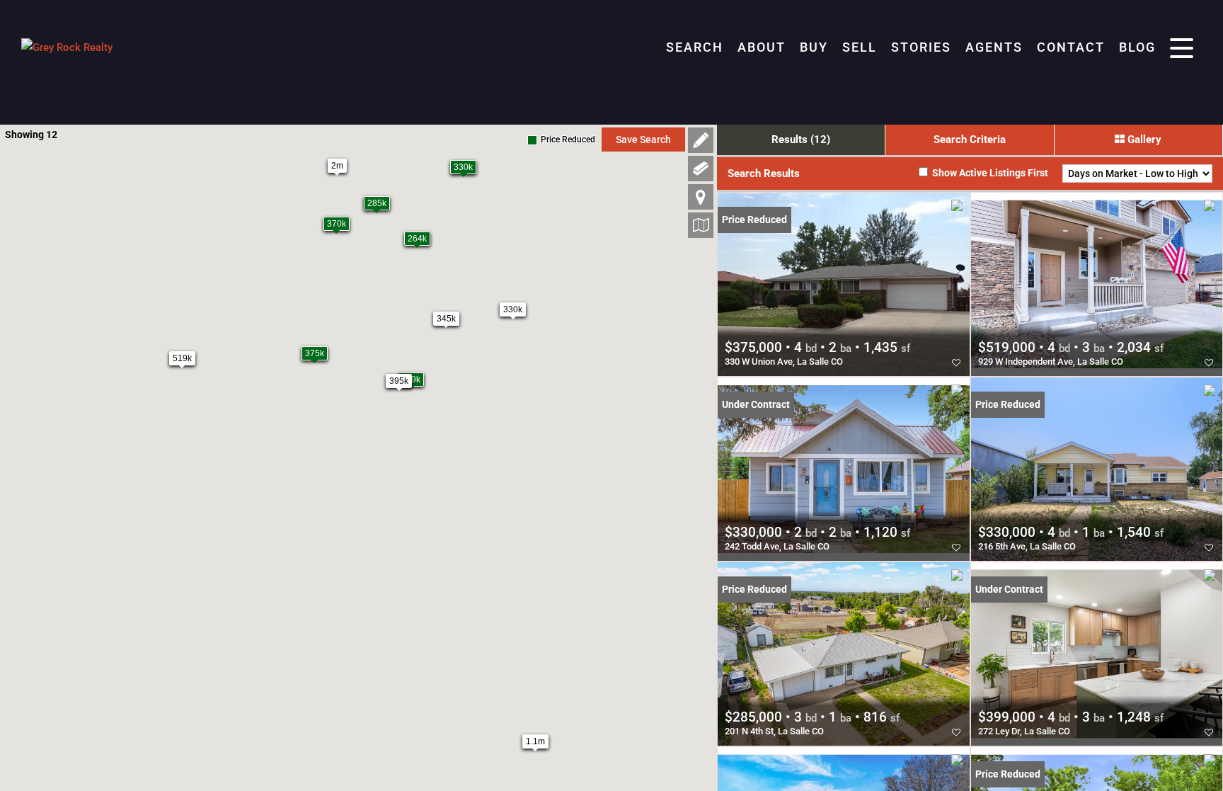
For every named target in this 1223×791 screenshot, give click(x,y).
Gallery (1143, 139)
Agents (994, 47)
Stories (921, 47)
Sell (859, 47)
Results (800, 139)
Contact (1071, 47)
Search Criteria (970, 139)
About (761, 47)
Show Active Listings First (989, 172)
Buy (814, 47)
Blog (1137, 47)
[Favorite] (956, 362)
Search (694, 47)
